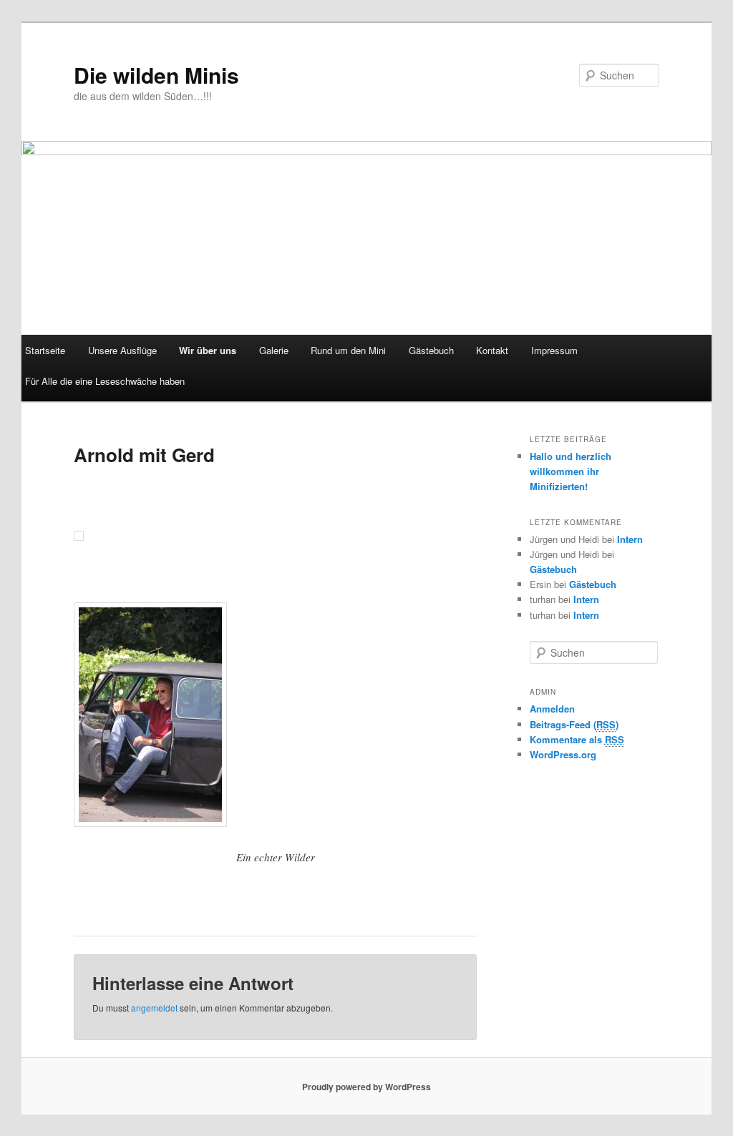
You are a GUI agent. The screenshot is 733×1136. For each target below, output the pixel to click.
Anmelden (552, 708)
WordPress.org (563, 754)
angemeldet (154, 1008)
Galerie (273, 350)
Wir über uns (207, 350)
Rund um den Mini (348, 350)
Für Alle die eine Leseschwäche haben (105, 381)
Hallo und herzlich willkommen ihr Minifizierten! (570, 471)
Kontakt (492, 350)
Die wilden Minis (156, 74)
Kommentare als (577, 739)
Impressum (554, 350)
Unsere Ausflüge (122, 350)
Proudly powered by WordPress (366, 1086)
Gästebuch (431, 350)
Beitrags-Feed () (574, 724)
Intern (630, 539)
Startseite (45, 350)
